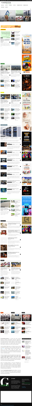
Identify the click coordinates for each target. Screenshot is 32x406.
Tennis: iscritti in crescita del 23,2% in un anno (18, 283)
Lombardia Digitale (3, 136)
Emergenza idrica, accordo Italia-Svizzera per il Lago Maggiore (17, 109)
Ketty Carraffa (24, 320)
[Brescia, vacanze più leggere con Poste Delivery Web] (2, 297)
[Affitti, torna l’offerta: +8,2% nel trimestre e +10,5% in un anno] (16, 67)
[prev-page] (1, 48)
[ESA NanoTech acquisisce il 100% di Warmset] (4, 167)
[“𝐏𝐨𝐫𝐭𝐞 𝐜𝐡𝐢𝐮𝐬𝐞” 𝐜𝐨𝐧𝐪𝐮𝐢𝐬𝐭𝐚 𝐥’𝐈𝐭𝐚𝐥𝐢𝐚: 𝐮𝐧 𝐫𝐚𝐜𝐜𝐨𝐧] (23, 357)
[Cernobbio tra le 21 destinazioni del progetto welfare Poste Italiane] (2, 278)
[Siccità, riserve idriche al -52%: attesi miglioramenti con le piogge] (12, 201)
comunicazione (6, 405)
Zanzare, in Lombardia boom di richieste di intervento (17, 214)
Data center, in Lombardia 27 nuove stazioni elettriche (9, 137)
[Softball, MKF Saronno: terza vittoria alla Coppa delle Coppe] (16, 264)
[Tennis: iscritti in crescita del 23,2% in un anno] (13, 283)
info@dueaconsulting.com (28, 383)
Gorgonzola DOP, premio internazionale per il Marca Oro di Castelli (14, 223)
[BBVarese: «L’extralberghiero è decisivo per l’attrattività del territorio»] (19, 13)
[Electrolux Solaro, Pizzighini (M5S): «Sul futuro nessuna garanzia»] (2, 118)
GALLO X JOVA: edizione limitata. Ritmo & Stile (28, 332)
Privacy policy (23, 386)
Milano (3, 348)
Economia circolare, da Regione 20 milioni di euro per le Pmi (17, 206)
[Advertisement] (21, 3)
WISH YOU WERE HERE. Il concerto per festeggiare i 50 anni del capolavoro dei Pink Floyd (26, 318)
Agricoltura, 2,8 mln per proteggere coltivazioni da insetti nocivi (17, 114)
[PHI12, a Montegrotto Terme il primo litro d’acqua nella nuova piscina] (13, 292)
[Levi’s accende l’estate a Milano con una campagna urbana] (2, 328)
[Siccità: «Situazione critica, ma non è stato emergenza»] (2, 114)
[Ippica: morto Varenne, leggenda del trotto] (2, 287)
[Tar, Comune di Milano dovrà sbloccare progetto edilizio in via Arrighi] (12, 39)
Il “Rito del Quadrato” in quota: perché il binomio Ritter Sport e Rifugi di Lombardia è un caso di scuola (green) (14, 231)
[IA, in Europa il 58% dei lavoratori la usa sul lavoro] (4, 190)
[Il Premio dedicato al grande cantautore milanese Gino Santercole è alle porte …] (23, 323)
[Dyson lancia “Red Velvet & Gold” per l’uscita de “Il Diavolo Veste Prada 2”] (2, 331)
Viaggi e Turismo (2, 266)
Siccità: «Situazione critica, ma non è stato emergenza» (7, 114)
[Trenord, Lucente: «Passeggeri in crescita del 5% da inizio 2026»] (16, 96)
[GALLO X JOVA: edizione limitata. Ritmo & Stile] (23, 332)
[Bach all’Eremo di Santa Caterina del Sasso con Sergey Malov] (13, 328)
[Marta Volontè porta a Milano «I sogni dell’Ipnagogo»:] (13, 331)
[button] (30, 9)
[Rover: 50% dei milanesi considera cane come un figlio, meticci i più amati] (2, 283)
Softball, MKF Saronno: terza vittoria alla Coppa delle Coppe (16, 268)
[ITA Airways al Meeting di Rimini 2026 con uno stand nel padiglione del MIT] (2, 85)
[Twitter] (28, 0)
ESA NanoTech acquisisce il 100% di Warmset (12, 165)
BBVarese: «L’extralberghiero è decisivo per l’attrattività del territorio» (5, 40)
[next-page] (2, 48)
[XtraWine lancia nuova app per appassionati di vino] (4, 240)
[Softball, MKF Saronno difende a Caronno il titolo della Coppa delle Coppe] (2, 292)
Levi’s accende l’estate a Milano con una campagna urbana (7, 328)
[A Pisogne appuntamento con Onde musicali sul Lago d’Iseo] (13, 323)
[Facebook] (26, 0)
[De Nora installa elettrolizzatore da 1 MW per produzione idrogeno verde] (12, 210)
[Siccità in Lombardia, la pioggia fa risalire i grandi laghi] (5, 203)
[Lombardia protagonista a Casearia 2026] (27, 18)
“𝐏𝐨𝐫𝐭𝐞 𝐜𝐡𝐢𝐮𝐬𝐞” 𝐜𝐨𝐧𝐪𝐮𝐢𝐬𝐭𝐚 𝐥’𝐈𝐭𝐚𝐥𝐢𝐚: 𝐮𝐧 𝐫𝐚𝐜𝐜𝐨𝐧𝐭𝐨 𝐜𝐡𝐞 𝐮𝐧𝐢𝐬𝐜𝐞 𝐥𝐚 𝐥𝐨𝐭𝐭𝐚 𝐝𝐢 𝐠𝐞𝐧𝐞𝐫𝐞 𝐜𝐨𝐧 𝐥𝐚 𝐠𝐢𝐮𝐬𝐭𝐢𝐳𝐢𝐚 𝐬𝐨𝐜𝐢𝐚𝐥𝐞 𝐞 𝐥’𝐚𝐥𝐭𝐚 (28, 358)
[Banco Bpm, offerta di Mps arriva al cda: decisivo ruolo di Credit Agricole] (2, 81)
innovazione (2, 405)
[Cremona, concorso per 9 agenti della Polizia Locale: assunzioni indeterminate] (12, 43)
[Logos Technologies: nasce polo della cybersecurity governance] (4, 174)
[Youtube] (30, 0)
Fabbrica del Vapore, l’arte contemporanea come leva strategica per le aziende (16, 318)
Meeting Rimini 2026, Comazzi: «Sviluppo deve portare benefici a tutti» (4, 101)
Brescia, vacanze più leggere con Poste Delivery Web (7, 297)
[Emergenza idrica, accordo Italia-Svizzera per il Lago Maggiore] (12, 109)
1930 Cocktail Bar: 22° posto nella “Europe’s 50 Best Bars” (13, 246)
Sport (12, 266)
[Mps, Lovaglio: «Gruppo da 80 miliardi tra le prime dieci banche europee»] (12, 81)
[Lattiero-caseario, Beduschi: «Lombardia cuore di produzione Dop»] (12, 118)
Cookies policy (24, 387)
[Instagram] (27, 0)
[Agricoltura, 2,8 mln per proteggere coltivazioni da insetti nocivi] (12, 114)
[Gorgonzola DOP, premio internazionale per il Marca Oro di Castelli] (4, 225)
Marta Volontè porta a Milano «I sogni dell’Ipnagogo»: (17, 331)
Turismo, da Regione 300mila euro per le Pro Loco (5, 268)
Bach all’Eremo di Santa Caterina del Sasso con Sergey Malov (18, 328)
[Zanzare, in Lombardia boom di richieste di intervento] (12, 214)
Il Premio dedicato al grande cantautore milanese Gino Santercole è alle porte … (28, 324)
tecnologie (9, 405)
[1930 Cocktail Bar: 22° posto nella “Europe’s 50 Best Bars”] (4, 248)
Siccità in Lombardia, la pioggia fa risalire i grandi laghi (5, 209)
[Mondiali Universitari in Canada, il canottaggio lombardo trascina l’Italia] (13, 287)
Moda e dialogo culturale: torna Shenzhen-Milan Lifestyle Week (5, 318)
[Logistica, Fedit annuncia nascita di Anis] (8, 16)
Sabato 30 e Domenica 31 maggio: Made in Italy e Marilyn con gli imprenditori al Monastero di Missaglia (28, 342)
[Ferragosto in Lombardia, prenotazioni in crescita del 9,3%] (13, 297)
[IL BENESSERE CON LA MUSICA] (23, 328)
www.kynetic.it (12, 405)
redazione (2, 20)
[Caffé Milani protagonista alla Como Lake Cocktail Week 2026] (4, 255)
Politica (1, 98)
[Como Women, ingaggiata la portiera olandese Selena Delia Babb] (13, 278)
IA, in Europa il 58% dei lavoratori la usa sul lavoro (13, 188)
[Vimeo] (29, 0)
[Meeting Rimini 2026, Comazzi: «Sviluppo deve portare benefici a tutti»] (5, 96)
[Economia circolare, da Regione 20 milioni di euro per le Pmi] (12, 206)
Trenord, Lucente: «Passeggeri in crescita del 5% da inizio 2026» (16, 101)
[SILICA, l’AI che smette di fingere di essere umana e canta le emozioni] (4, 144)
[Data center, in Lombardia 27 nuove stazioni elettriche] (27, 13)
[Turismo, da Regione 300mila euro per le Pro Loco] (19, 18)
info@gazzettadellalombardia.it (26, 382)
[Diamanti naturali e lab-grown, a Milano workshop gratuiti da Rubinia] (2, 323)
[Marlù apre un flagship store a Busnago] (12, 32)
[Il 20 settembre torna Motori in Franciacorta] (12, 35)
